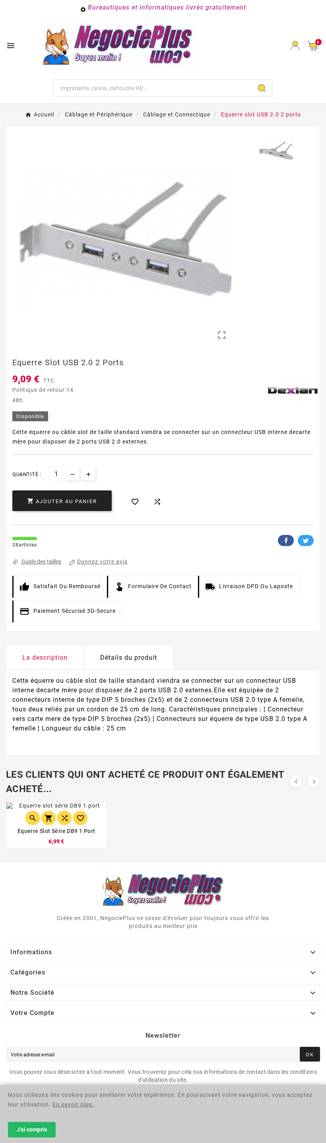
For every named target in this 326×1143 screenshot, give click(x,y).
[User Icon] (295, 45)
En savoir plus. (73, 1104)
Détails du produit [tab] (128, 657)
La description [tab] (45, 657)
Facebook (286, 540)
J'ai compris (32, 1129)
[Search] (262, 88)
